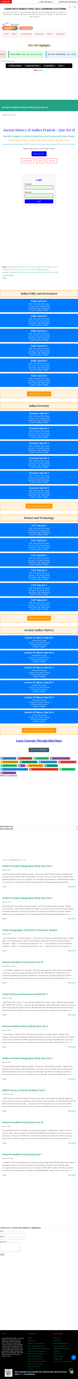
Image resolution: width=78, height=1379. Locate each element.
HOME (30, 1338)
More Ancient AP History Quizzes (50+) (39, 730)
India (12, 275)
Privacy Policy (57, 1341)
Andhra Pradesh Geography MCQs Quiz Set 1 (27, 898)
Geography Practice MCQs (12, 270)
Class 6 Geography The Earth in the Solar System (29, 930)
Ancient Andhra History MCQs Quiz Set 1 (25, 1026)
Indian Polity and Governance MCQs (35, 270)
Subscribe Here (10, 28)
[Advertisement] (39, 87)
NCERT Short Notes (34, 1366)
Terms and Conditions (60, 1346)
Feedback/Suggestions (7, 61)
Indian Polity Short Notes (35, 1359)
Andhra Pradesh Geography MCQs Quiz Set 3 (27, 1058)
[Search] (70, 7)
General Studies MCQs (66, 65)
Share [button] (4, 278)
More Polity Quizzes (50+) (39, 394)
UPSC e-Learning (15, 65)
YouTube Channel (58, 1356)
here (21, 1374)
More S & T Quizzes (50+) (39, 618)
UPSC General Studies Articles (37, 1361)
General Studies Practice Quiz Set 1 (22, 1154)
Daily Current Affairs (33, 65)
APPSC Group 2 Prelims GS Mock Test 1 (24, 1090)
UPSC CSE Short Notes (34, 1356)
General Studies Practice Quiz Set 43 (22, 1122)
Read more (72, 887)
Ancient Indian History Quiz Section (21, 267)
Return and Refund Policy (60, 1343)
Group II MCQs (49, 65)
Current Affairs (32, 1341)
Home (40, 161)
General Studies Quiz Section (46, 267)
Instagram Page (58, 1359)
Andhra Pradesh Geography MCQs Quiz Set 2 (27, 865)
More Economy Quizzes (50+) (39, 506)
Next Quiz (52, 161)
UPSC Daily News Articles (35, 1364)
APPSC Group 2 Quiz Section (36, 1343)
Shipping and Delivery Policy (61, 1348)
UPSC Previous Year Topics (36, 1354)
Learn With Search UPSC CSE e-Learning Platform (35, 8)
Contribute (56, 1351)
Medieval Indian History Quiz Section (16, 272)
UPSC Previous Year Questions (37, 1351)
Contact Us (56, 1338)
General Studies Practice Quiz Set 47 (22, 962)
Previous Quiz (27, 161)
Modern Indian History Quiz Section (44, 272)
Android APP (57, 1354)
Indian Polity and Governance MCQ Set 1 (25, 994)
